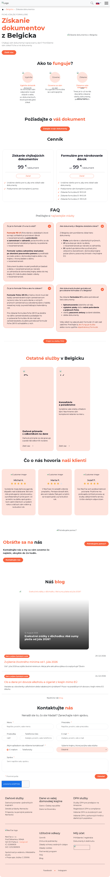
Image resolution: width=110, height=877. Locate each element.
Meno (9, 722)
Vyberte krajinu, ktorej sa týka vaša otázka (79, 746)
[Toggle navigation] (106, 3)
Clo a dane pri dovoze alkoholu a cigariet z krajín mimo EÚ (40, 682)
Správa (10, 757)
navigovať (23, 842)
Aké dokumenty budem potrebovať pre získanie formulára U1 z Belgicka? (76, 289)
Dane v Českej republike (49, 806)
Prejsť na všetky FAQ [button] (55, 341)
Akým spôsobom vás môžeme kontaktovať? (25, 746)
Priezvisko (65, 722)
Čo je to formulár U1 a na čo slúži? (21, 226)
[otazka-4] (102, 289)
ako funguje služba (87, 325)
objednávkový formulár (88, 327)
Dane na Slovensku (47, 809)
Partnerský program (48, 851)
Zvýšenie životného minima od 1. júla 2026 (31, 661)
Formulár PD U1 (14, 233)
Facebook (47, 870)
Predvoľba (11, 734)
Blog (41, 858)
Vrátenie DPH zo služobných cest (87, 812)
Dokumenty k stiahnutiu (84, 841)
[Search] (92, 3)
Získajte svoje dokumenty (55, 129)
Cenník (42, 838)
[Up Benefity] (82, 846)
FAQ (41, 855)
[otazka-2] (102, 226)
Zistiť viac (9, 52)
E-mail (64, 734)
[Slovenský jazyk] (98, 3)
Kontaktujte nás (13, 560)
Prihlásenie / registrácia (83, 838)
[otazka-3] (49, 288)
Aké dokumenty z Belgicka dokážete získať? (79, 226)
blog (61, 698)
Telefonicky (27, 750)
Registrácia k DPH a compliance (86, 809)
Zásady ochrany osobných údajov (53, 845)
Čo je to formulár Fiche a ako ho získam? (24, 288)
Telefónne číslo (31, 734)
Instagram (62, 870)
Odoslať (101, 776)
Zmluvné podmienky (48, 841)
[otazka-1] (49, 226)
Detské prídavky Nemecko (16, 809)
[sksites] (3, 9)
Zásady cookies (45, 848)
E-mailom (13, 750)
